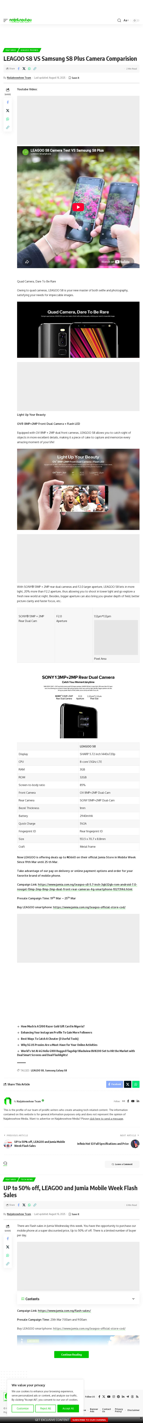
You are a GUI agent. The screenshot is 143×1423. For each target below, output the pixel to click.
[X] (103, 1396)
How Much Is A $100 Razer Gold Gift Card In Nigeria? (53, 1026)
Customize (23, 1408)
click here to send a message (106, 1118)
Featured (11, 50)
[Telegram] (128, 1396)
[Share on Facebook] (18, 68)
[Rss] (137, 1396)
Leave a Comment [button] (124, 1164)
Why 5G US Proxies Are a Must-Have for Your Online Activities (59, 1045)
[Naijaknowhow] (20, 20)
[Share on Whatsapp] (29, 68)
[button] (6, 20)
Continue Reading (71, 1354)
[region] (45, 1397)
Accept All (68, 1408)
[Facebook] (128, 1101)
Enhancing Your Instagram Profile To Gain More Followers (56, 1032)
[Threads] (132, 1396)
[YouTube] (133, 1101)
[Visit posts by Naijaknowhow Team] (7, 1101)
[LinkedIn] (138, 1101)
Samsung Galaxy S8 (56, 1070)
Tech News (27, 1179)
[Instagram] (114, 1396)
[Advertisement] (78, 120)
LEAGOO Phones (29, 50)
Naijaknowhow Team (19, 77)
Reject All (45, 1408)
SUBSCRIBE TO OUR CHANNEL (89, 1419)
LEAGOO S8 (37, 1070)
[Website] (123, 1101)
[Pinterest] (118, 1396)
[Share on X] (23, 68)
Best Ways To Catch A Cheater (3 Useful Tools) (49, 1038)
